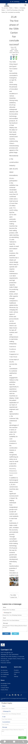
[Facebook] (7, 695)
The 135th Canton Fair (13, 596)
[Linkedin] (9, 695)
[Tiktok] (21, 695)
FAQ (15, 674)
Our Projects (4, 685)
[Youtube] (12, 695)
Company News (5, 687)
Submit (6, 633)
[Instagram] (15, 695)
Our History (4, 676)
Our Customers (4, 672)
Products (16, 670)
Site (16, 54)
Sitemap (16, 676)
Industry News (4, 689)
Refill (15, 633)
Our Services (4, 670)
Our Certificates (5, 674)
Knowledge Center (5, 683)
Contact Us (17, 672)
